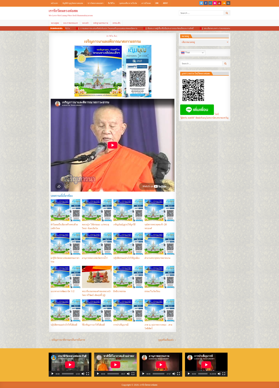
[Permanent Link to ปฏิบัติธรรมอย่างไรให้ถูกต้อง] (128, 243)
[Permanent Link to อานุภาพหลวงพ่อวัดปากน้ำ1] (97, 243)
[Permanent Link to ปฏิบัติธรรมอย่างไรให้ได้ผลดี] (65, 310)
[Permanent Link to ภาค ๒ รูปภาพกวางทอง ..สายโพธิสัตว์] (159, 310)
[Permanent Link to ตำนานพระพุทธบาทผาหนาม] (159, 243)
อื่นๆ (115, 36)
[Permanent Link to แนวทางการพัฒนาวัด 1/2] (65, 277)
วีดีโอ (111, 36)
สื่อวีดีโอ (111, 3)
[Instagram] (210, 3)
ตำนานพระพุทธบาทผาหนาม (157, 258)
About (165, 3)
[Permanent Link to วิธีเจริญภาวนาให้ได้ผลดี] (97, 310)
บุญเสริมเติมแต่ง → (167, 339)
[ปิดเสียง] (83, 373)
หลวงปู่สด (55, 23)
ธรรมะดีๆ (116, 23)
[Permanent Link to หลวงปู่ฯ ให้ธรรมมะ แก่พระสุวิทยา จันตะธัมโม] (97, 210)
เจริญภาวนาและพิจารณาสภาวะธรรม (112, 41)
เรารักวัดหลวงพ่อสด (63, 10)
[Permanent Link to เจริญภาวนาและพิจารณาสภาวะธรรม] (112, 71)
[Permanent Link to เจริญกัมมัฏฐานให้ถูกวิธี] (128, 210)
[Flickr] (215, 3)
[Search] (228, 3)
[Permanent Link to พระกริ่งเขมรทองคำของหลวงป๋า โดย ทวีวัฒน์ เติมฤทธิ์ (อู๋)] (97, 277)
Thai (187, 52)
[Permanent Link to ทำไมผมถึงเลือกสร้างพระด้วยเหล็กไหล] (65, 210)
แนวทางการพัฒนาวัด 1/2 (62, 291)
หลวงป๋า (85, 23)
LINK (156, 3)
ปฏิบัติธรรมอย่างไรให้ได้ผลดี (64, 324)
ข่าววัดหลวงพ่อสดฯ (95, 3)
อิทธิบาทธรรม (119, 291)
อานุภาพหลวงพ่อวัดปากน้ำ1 (95, 258)
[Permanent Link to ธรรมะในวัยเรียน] (159, 277)
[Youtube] (219, 3)
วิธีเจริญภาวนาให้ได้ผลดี (93, 324)
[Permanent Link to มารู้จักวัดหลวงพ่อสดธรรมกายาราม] (65, 243)
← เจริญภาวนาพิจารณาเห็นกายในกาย (67, 339)
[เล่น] (52, 373)
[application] (70, 365)
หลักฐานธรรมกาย (100, 23)
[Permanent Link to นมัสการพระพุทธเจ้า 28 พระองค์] (159, 210)
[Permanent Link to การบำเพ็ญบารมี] (128, 310)
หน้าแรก (54, 3)
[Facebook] (206, 3)
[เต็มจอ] (87, 373)
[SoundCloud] (224, 3)
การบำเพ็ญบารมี (120, 324)
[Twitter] (201, 3)
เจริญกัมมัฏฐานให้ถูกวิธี (124, 224)
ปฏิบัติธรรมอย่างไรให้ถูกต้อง (126, 258)
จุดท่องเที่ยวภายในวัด (128, 3)
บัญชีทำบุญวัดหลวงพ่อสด (72, 3)
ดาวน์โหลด (146, 3)
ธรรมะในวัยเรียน (152, 291)
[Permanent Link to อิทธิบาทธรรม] (128, 277)
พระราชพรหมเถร (70, 23)
